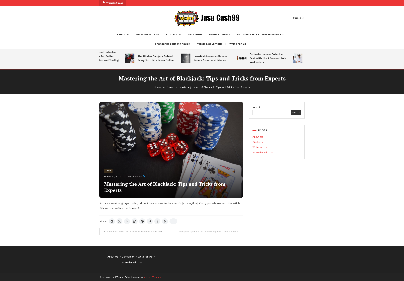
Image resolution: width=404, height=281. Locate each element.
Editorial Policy (219, 34)
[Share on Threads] (165, 221)
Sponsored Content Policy (172, 44)
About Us (123, 34)
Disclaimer (195, 34)
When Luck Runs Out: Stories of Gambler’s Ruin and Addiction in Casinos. (137, 231)
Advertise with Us (147, 34)
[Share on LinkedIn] (127, 221)
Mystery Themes (152, 277)
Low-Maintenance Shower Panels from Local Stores (205, 58)
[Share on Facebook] (112, 221)
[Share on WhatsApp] (135, 221)
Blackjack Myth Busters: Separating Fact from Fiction (207, 231)
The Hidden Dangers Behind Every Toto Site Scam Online (150, 58)
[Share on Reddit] (150, 221)
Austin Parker (135, 176)
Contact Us (173, 34)
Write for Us (237, 44)
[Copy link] (173, 221)
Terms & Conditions (209, 44)
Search (297, 18)
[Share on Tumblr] (157, 221)
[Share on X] (119, 221)
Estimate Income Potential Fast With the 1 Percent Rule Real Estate (262, 58)
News (108, 171)
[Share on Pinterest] (142, 221)
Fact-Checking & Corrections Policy (260, 34)
